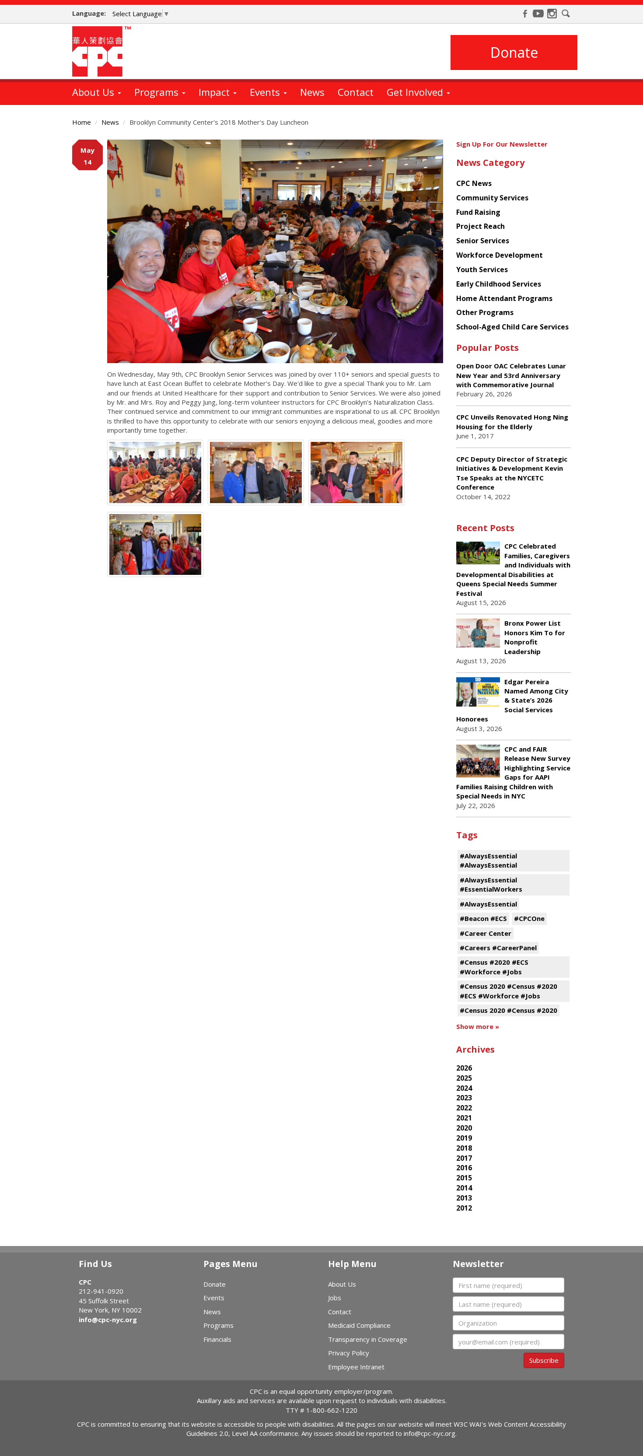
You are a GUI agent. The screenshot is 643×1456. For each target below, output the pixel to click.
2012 (464, 1208)
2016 (464, 1167)
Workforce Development (499, 255)
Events (266, 91)
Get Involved (416, 91)
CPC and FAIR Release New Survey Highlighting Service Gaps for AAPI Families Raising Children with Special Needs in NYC (513, 772)
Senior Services (482, 240)
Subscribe (544, 1360)
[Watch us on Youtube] (538, 13)
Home (81, 122)
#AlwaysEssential (488, 904)
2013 (464, 1198)
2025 (464, 1078)
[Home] (104, 51)
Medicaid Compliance (359, 1325)
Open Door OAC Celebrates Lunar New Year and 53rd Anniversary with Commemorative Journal (511, 375)
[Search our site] (566, 13)
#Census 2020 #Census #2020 (508, 1010)
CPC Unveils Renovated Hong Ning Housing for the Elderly (512, 421)
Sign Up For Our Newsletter (502, 144)
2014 (464, 1188)
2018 (464, 1148)
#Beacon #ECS (483, 918)
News (312, 91)
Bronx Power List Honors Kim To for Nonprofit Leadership (534, 637)
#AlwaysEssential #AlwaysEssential (488, 860)
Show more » (477, 1026)
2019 (464, 1138)
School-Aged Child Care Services (512, 327)
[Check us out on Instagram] (552, 13)
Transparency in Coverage (367, 1339)
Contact (356, 91)
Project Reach (480, 226)
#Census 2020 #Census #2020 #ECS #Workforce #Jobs (508, 991)
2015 (464, 1178)
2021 (464, 1118)
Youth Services (482, 269)
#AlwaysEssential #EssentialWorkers (491, 884)
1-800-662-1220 (331, 1410)
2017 (464, 1158)
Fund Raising (478, 212)
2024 (464, 1088)
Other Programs (485, 312)
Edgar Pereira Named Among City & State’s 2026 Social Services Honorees (512, 700)
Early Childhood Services (498, 284)
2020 (464, 1128)
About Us (94, 91)
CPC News (474, 183)
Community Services (492, 198)
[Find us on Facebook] (525, 13)
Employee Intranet (356, 1366)
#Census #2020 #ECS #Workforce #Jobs (494, 967)
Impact (215, 91)
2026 (464, 1068)
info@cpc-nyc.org (108, 1319)
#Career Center (485, 933)
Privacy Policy (348, 1352)
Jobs (334, 1297)
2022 (464, 1108)
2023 (464, 1097)
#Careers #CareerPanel (498, 947)
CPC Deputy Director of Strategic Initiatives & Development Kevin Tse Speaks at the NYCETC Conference (511, 473)
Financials (217, 1339)
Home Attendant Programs (504, 298)
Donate (514, 52)
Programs (157, 91)
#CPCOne (529, 918)
